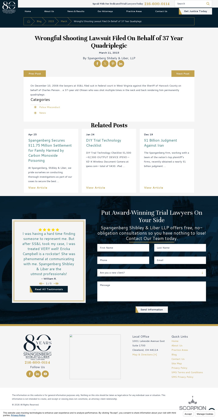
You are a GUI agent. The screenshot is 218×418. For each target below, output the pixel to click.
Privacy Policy (179, 367)
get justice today (195, 11)
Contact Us (161, 11)
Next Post (182, 73)
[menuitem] (28, 11)
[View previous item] (41, 283)
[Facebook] (29, 374)
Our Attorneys (105, 11)
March (64, 21)
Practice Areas (134, 11)
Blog (39, 21)
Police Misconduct (49, 107)
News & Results (75, 11)
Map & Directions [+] (144, 354)
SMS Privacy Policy (182, 377)
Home (28, 11)
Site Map (176, 363)
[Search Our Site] (208, 3)
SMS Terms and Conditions (187, 372)
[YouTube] (45, 374)
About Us (49, 11)
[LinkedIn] (37, 374)
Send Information (151, 309)
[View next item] (56, 283)
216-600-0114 (157, 3)
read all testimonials (49, 289)
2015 (51, 21)
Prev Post (35, 73)
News (42, 112)
